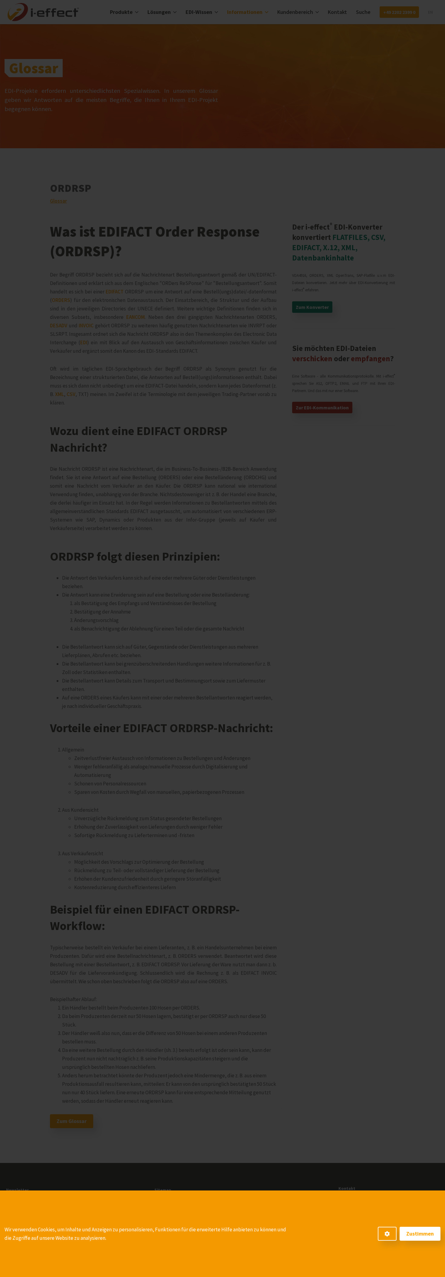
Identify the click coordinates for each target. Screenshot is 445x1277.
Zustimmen (420, 1233)
